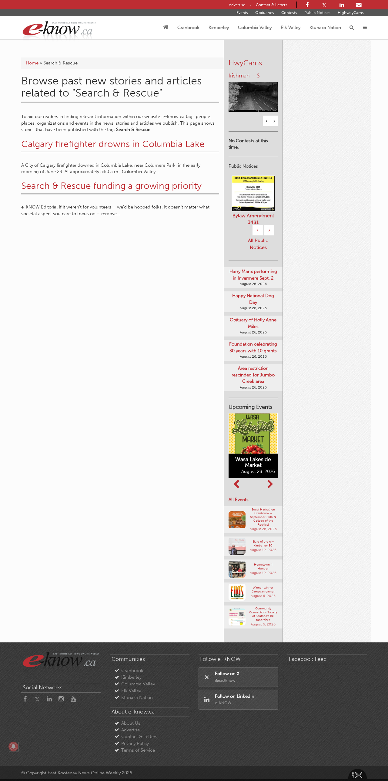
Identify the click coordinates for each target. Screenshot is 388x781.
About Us (130, 723)
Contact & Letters (139, 736)
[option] (253, 93)
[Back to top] (369, 762)
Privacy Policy (135, 743)
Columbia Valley (255, 27)
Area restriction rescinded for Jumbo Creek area (253, 375)
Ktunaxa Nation (325, 27)
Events (242, 12)
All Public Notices (258, 244)
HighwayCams (351, 12)
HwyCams (245, 62)
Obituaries (264, 12)
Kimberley (219, 27)
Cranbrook (188, 27)
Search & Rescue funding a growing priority (111, 185)
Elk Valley (290, 27)
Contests (289, 12)
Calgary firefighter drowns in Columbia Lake (113, 144)
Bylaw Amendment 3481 (253, 219)
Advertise (130, 730)
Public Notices (317, 12)
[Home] (165, 27)
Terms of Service (138, 750)
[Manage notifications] (13, 746)
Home (32, 63)
